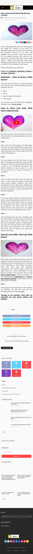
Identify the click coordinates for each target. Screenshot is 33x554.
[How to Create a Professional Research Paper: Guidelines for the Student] (24, 469)
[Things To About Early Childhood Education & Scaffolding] (6, 405)
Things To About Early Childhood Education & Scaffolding (21, 403)
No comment (17, 17)
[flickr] (22, 541)
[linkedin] (16, 541)
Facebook (12, 71)
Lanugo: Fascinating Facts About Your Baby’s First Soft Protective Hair (19, 410)
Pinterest (11, 73)
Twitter (28, 71)
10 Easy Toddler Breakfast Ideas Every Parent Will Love (21, 418)
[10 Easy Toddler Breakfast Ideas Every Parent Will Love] (6, 419)
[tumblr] (19, 541)
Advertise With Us (5, 526)
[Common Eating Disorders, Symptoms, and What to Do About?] (24, 486)
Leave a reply (6, 348)
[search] (30, 7)
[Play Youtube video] (16, 122)
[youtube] (24, 541)
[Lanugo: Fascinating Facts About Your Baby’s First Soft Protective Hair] (6, 412)
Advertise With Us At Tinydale (8, 388)
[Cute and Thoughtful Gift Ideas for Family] (9, 486)
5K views (24, 17)
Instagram (21, 71)
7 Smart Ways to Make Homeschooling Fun (21, 424)
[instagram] (6, 373)
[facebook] (6, 364)
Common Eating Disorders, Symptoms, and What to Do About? (23, 494)
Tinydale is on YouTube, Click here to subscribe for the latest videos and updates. (16, 297)
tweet (13, 309)
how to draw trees (8, 274)
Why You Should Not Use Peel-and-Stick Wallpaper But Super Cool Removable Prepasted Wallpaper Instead (9, 477)
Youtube (4, 73)
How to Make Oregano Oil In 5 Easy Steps (16, 336)
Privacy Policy (5, 391)
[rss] (27, 541)
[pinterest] (26, 364)
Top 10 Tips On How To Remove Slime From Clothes (16, 341)
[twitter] (16, 364)
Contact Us (23, 550)
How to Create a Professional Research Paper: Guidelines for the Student (24, 477)
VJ (3, 17)
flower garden (16, 104)
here (22, 291)
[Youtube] (16, 373)
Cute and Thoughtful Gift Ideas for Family (8, 493)
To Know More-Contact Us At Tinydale (10, 394)
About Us (4, 385)
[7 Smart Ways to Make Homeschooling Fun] (6, 426)
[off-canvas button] (3, 8)
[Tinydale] (16, 7)
